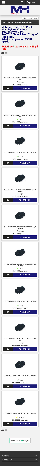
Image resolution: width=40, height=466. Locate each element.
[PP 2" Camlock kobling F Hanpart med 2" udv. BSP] (20, 290)
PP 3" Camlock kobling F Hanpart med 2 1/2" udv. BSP (20, 339)
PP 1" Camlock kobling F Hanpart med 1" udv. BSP (20, 152)
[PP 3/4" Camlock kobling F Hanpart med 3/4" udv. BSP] (20, 103)
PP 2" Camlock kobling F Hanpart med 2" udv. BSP (20, 301)
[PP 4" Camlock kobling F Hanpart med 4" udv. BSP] (20, 401)
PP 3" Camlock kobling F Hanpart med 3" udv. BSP (20, 376)
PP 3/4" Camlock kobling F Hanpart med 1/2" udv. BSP (20, 78)
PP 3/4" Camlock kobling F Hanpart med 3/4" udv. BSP (20, 116)
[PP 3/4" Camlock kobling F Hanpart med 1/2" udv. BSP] (20, 66)
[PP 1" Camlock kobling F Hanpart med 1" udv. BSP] (20, 141)
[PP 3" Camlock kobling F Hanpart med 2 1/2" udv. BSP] (20, 327)
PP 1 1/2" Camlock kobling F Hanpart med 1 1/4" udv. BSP (20, 227)
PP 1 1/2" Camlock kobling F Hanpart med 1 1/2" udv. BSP (20, 265)
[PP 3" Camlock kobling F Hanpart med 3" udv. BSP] (20, 364)
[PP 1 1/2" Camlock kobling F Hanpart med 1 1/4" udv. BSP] (20, 215)
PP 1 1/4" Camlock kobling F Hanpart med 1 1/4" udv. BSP (20, 190)
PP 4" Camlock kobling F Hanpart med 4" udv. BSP (20, 413)
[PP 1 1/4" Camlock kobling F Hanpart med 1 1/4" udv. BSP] (20, 178)
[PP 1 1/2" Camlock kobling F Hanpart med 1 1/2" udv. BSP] (20, 252)
